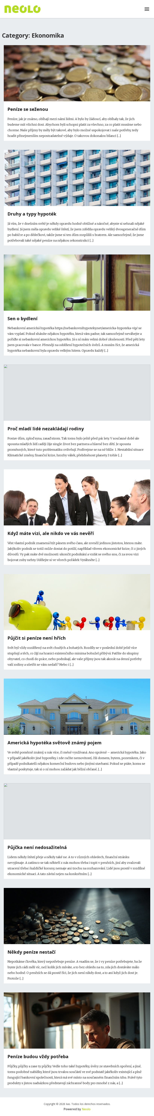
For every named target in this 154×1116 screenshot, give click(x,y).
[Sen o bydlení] (77, 303)
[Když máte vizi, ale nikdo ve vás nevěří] (77, 518)
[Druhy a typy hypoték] (77, 199)
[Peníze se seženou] (77, 100)
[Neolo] (22, 9)
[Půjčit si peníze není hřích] (77, 615)
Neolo (86, 1109)
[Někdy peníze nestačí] (77, 938)
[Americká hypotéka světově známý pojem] (77, 719)
